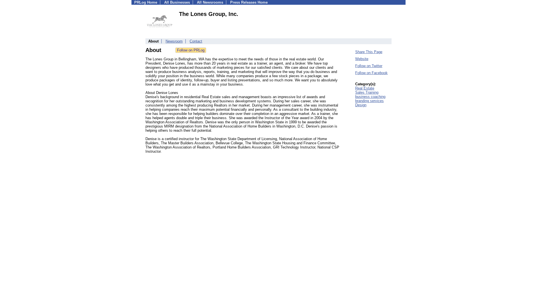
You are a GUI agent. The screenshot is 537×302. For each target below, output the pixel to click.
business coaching (370, 97)
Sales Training (366, 92)
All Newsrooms (210, 2)
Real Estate (364, 88)
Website (361, 59)
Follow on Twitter (368, 66)
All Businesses (177, 2)
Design (360, 105)
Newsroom (174, 41)
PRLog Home (145, 2)
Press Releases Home (249, 2)
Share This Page (368, 52)
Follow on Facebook (371, 73)
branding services (369, 101)
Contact (196, 41)
